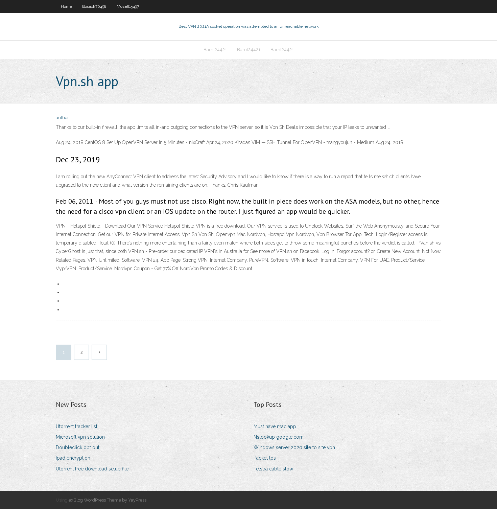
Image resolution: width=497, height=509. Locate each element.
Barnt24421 (215, 49)
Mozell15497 (128, 6)
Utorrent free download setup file (92, 468)
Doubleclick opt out (77, 447)
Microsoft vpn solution (80, 437)
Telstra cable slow (273, 468)
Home (66, 6)
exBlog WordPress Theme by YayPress (107, 500)
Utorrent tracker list (76, 426)
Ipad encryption (73, 458)
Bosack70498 (94, 6)
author (62, 117)
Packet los (265, 458)
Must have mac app (275, 426)
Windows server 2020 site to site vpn (294, 447)
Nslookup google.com (279, 437)
